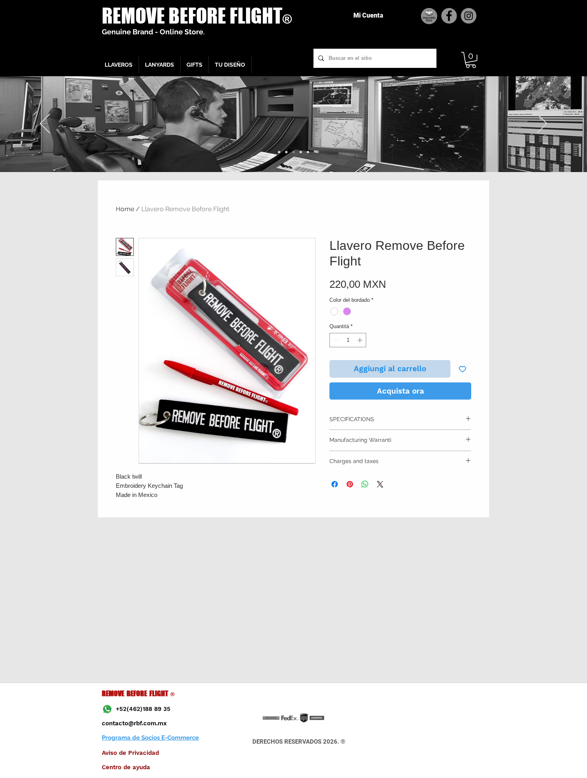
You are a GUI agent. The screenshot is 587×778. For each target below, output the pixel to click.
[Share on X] (380, 484)
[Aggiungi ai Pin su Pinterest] (350, 484)
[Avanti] (542, 124)
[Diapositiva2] (286, 152)
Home (125, 209)
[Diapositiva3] (293, 152)
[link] (470, 60)
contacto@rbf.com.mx (134, 723)
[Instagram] (468, 16)
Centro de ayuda (126, 767)
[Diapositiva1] (279, 152)
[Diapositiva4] (300, 152)
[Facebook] (449, 16)
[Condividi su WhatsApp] (365, 484)
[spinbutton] (348, 340)
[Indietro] (45, 124)
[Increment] (360, 340)
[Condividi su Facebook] (334, 484)
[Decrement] (335, 340)
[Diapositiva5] (308, 152)
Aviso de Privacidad (130, 752)
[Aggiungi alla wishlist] (463, 369)
